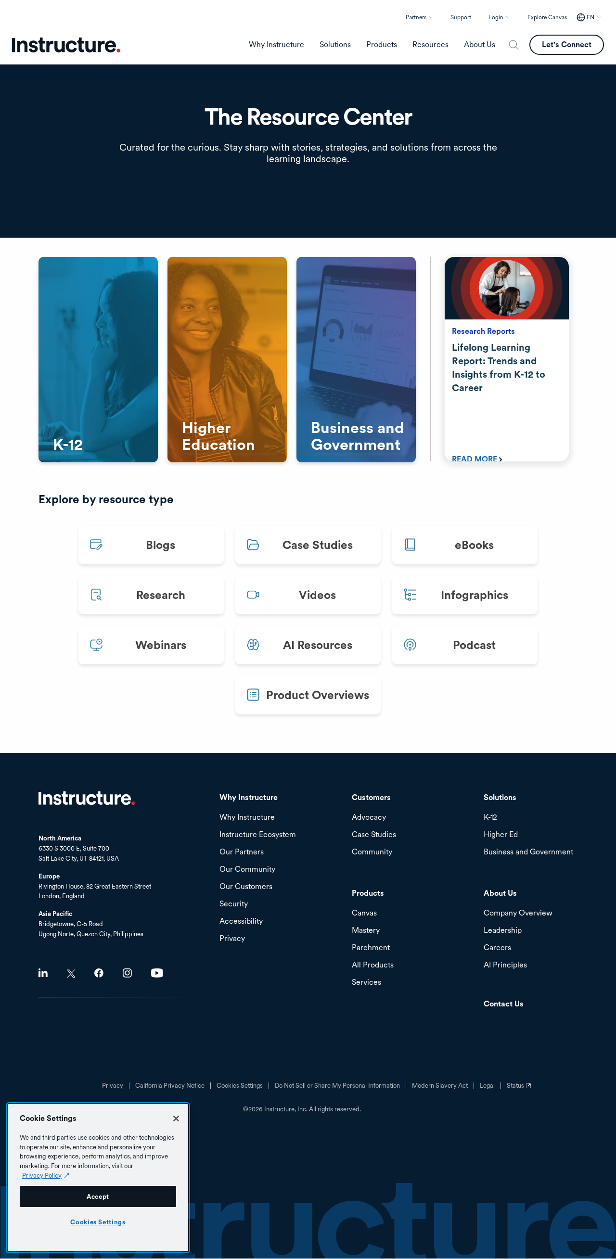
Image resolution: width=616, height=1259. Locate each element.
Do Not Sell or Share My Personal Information (337, 1085)
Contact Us (504, 1004)
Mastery (366, 931)
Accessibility (241, 921)
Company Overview (518, 913)
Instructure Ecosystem (257, 835)
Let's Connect (566, 44)
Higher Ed (501, 835)
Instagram (127, 973)
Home (86, 798)
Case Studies (374, 835)
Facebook (98, 973)
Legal (487, 1085)
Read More (474, 459)
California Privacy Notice (170, 1085)
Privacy (112, 1085)
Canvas (364, 913)
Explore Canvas (547, 17)
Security (233, 904)
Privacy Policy (42, 1175)
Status (520, 1089)
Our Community (247, 869)
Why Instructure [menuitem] (276, 45)
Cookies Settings (98, 1222)
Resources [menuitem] (430, 45)
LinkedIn (43, 973)
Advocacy (369, 818)
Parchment (371, 948)
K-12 (490, 818)
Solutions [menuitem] (335, 45)
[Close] (176, 1118)
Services (366, 983)
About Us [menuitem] (479, 45)
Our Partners (241, 852)
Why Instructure (247, 818)
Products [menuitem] (381, 45)
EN (590, 17)
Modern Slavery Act (440, 1085)
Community (372, 852)
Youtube (157, 973)
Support (460, 17)
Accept (98, 1196)
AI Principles (505, 965)
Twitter (71, 973)
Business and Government (528, 852)
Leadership (503, 931)
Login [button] (495, 17)
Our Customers (245, 887)
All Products (373, 965)
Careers (497, 948)
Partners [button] (416, 17)
